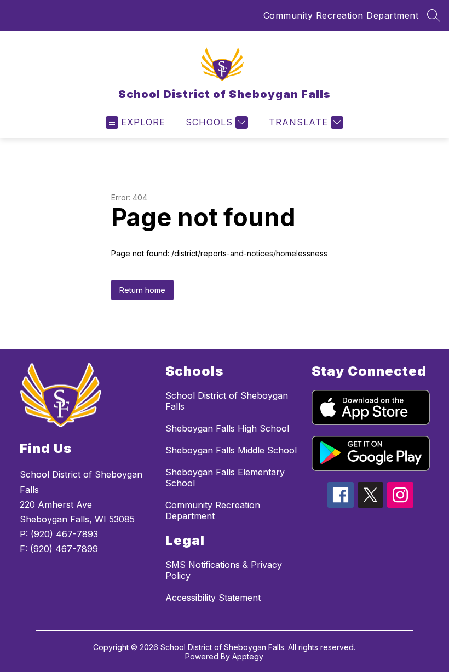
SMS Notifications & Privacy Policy (223, 570)
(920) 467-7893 (64, 534)
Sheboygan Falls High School (227, 428)
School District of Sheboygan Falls (226, 401)
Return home (142, 290)
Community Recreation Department (341, 15)
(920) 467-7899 (64, 548)
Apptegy (247, 656)
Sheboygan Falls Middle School (231, 450)
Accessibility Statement (213, 597)
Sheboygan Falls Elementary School (225, 478)
